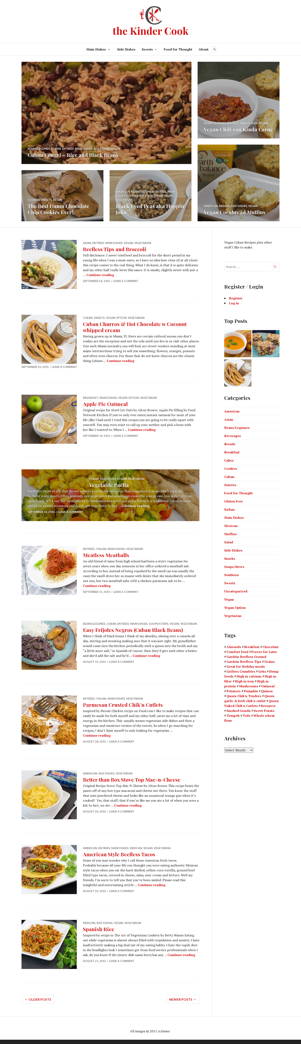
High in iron (244, 681)
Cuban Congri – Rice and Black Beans (73, 154)
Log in (234, 303)
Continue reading (100, 275)
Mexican (136, 848)
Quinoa (267, 691)
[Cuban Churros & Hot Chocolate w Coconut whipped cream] (237, 373)
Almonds (233, 647)
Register (235, 298)
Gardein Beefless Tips (243, 661)
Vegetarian (124, 199)
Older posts (40, 999)
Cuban (56, 148)
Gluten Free (233, 501)
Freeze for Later (264, 652)
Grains (269, 661)
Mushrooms (248, 686)
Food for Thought (178, 49)
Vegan (115, 148)
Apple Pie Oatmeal (105, 403)
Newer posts (180, 999)
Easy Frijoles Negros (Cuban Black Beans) (133, 629)
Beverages (232, 436)
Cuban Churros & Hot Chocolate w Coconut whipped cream (135, 326)
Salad (228, 542)
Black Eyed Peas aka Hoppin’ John (150, 208)
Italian (101, 549)
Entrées (68, 148)
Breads (224, 206)
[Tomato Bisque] (237, 344)
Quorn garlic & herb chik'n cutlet (249, 698)
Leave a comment (125, 281)
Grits (262, 671)
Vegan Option (116, 317)
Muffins (230, 534)
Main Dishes (96, 49)
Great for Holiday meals (245, 666)
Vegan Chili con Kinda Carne (238, 129)
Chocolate (271, 647)
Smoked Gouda (238, 710)
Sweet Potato (263, 710)
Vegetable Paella (109, 484)
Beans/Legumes (39, 148)
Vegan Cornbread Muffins (234, 212)
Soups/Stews (136, 195)
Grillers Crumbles (240, 671)
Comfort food (237, 652)
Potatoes (233, 691)
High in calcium (248, 676)
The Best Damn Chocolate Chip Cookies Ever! (58, 208)
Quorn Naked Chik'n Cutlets (251, 703)
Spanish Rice (98, 929)
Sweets (147, 49)
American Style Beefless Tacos (119, 854)
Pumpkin (251, 691)
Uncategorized (235, 591)
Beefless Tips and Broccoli (114, 249)
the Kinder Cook (151, 30)
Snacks (229, 558)
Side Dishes (126, 49)
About (203, 49)
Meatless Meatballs (106, 555)
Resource (268, 705)
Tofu (246, 715)
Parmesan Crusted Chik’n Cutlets (123, 704)
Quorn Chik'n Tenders (243, 696)
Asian (87, 243)
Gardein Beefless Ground (246, 656)
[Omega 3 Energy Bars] (266, 344)
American (211, 206)
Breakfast (90, 397)
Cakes (229, 460)
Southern (155, 195)
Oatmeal (268, 686)
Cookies (34, 199)
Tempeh (233, 715)
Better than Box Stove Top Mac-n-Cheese (131, 779)
